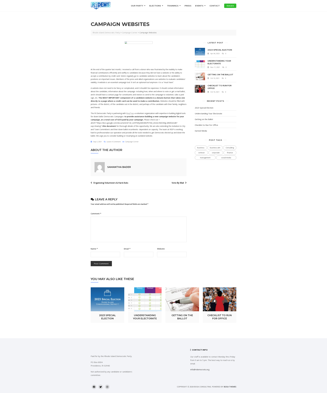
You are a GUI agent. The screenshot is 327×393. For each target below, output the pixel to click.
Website (161, 248)
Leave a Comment (114, 141)
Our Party (137, 5)
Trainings (173, 5)
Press (188, 5)
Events (199, 5)
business (200, 147)
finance (230, 152)
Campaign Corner (132, 141)
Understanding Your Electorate (208, 113)
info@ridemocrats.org (199, 369)
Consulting (230, 147)
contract (201, 152)
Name (94, 248)
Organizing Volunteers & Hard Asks (110, 182)
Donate (230, 5)
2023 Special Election (220, 50)
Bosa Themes (230, 386)
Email (127, 248)
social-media (226, 157)
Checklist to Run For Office (206, 125)
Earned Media (201, 130)
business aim (215, 147)
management (205, 157)
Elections (155, 5)
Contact (214, 5)
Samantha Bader (119, 167)
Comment (96, 213)
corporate (216, 152)
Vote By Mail (178, 182)
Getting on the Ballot (220, 74)
